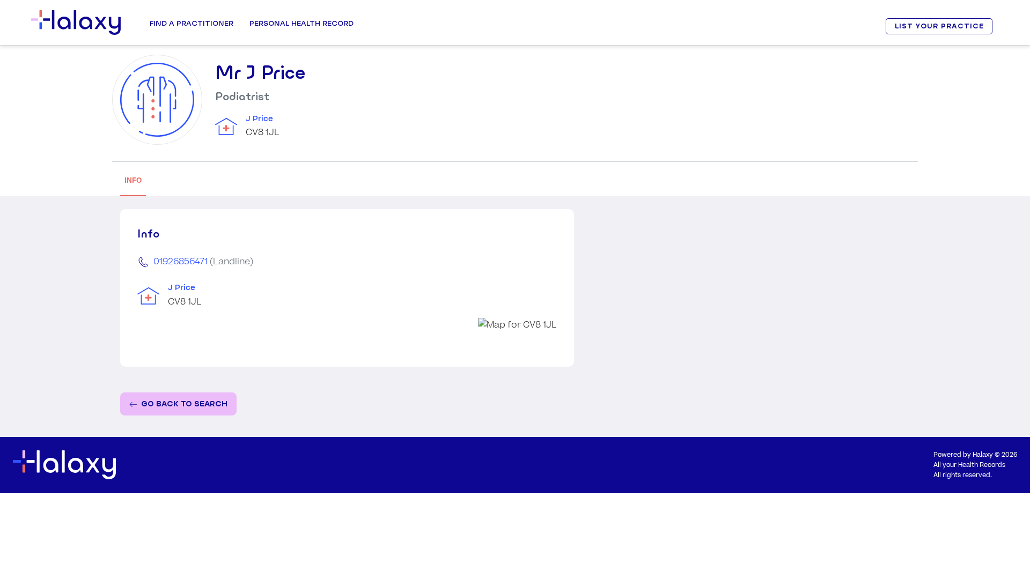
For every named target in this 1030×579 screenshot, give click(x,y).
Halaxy (983, 454)
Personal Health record (301, 23)
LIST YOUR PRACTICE (939, 26)
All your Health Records (969, 465)
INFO (133, 180)
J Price (259, 119)
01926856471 (180, 261)
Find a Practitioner (191, 23)
